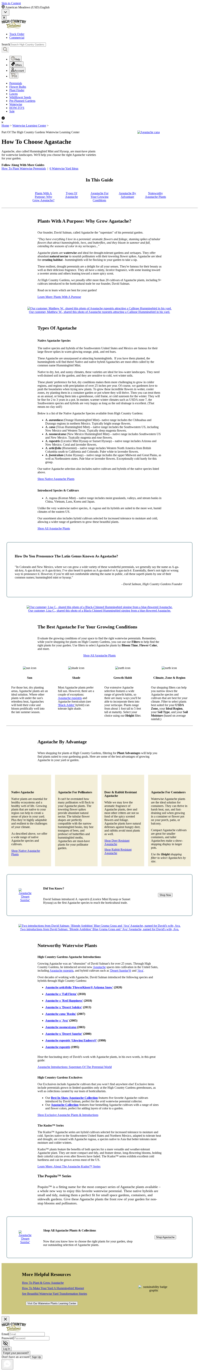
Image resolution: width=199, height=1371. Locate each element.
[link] (5, 12)
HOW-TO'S (16, 107)
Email (5, 1334)
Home (5, 125)
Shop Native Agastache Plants (56, 479)
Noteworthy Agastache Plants (155, 195)
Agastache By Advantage (127, 195)
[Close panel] (5, 1319)
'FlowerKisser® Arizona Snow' (79, 987)
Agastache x (53, 1000)
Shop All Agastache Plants (54, 528)
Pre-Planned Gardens (22, 100)
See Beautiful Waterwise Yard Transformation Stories (54, 1293)
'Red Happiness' (72, 1000)
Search (6, 44)
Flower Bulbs (17, 86)
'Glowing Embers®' (71, 1040)
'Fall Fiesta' (61, 994)
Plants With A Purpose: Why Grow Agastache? (43, 197)
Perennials (15, 83)
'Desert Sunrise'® (120, 970)
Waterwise (15, 104)
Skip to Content (11, 3)
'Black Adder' (66, 705)
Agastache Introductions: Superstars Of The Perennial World (75, 1067)
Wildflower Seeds (20, 97)
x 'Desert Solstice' (63, 1007)
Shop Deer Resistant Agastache (116, 842)
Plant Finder (16, 90)
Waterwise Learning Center (29, 125)
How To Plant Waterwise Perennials (24, 168)
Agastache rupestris (70, 698)
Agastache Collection (65, 1104)
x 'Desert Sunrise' (63, 1033)
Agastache (99, 967)
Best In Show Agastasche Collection (74, 1097)
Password (7, 1338)
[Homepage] (14, 27)
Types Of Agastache (71, 195)
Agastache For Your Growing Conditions (99, 197)
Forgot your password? (16, 1352)
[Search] (5, 50)
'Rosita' (60, 1014)
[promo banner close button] (4, 18)
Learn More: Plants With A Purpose (59, 297)
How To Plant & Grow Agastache (43, 1282)
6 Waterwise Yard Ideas (64, 168)
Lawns (13, 93)
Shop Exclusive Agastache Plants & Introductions (68, 1115)
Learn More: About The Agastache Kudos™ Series (69, 1166)
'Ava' (140, 970)
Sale (12, 111)
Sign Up (36, 1357)
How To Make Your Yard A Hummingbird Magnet (53, 1288)
